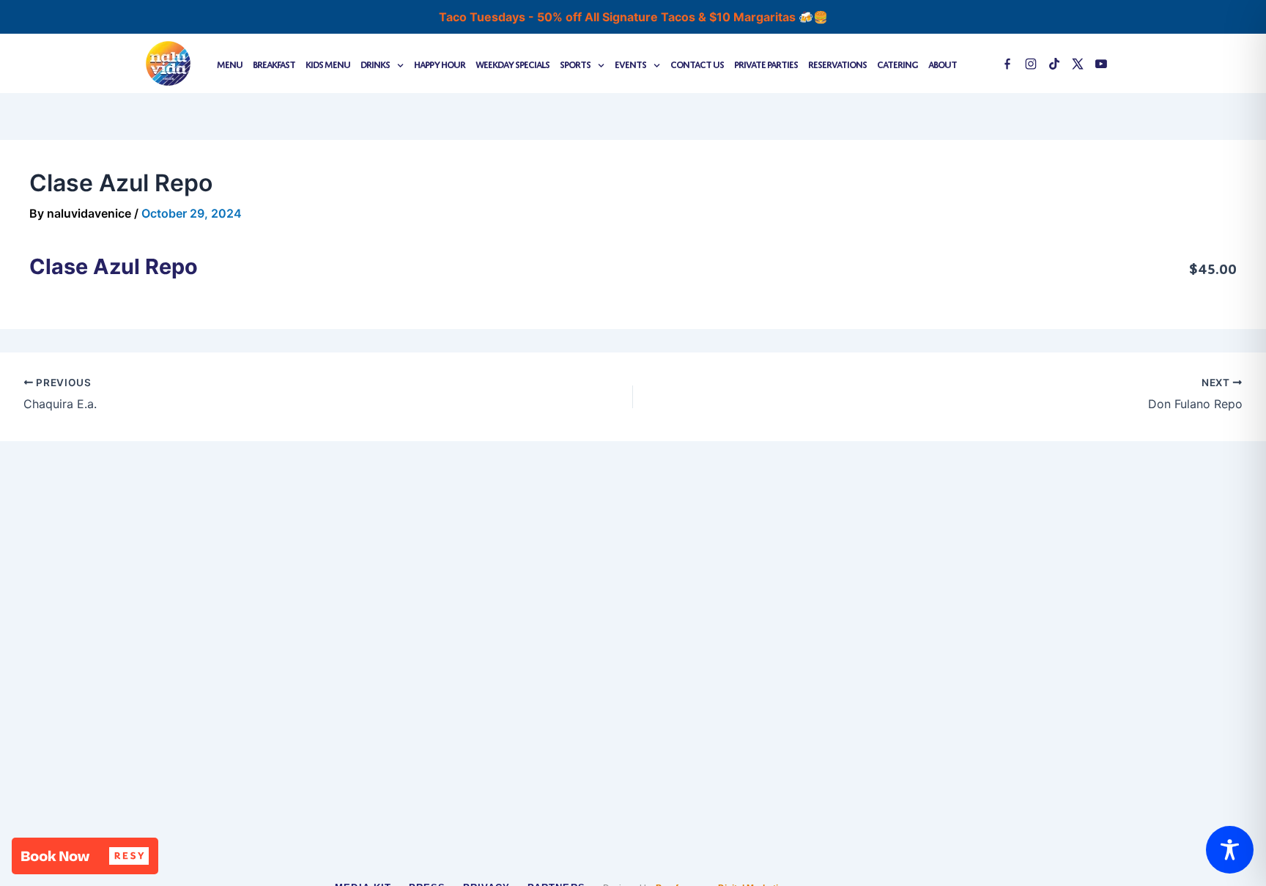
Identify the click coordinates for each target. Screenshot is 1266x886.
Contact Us (697, 63)
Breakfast (274, 63)
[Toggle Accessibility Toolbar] (1229, 849)
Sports (575, 63)
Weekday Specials (512, 63)
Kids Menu (328, 63)
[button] (85, 856)
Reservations (837, 63)
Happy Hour (439, 63)
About (942, 63)
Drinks (375, 63)
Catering (897, 63)
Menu (230, 63)
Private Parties (766, 63)
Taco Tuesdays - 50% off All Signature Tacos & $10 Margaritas (619, 17)
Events (630, 63)
